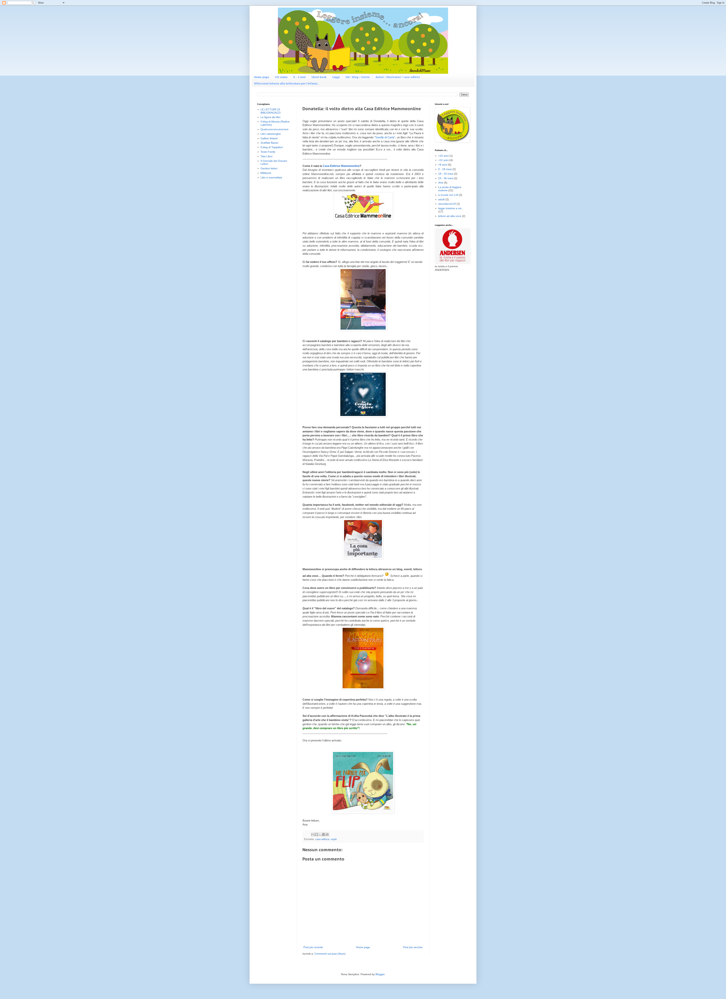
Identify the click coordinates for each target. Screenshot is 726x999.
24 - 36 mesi (445, 178)
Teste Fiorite (268, 151)
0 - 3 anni (299, 77)
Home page (261, 77)
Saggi (336, 77)
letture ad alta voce (449, 216)
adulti (441, 199)
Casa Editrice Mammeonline (341, 165)
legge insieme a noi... (451, 208)
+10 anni (443, 155)
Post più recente (313, 947)
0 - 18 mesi (445, 169)
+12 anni (443, 160)
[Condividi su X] (320, 834)
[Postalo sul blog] (316, 834)
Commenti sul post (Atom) (330, 953)
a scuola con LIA (448, 194)
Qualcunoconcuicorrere (275, 129)
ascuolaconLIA (447, 203)
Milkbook (266, 172)
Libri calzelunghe (271, 133)
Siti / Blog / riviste (357, 77)
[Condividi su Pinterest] (327, 834)
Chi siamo (281, 77)
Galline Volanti (269, 138)
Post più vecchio (413, 947)
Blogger (380, 974)
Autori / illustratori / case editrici (397, 77)
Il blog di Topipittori (272, 147)
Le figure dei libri (270, 117)
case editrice (322, 839)
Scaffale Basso (269, 142)
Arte (440, 182)
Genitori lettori (269, 168)
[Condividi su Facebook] (324, 834)
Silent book (319, 77)
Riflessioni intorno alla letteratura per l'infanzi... (286, 83)
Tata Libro (266, 156)
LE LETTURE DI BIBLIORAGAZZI (271, 111)
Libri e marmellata (271, 177)
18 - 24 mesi (445, 173)
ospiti (334, 839)
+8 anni (442, 164)
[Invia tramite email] (313, 834)
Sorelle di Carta (384, 137)
